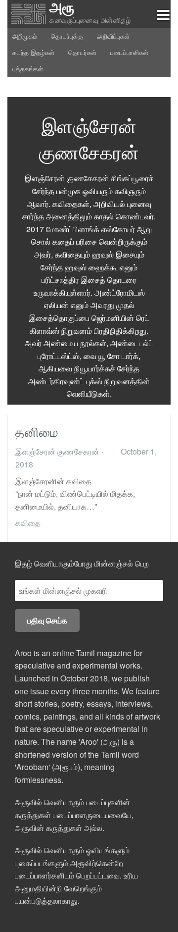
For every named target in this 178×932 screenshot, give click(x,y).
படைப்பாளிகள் (129, 52)
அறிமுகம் (24, 36)
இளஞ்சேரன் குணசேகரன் (57, 451)
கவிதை (28, 522)
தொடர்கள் (82, 52)
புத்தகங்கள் (27, 68)
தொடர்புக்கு (67, 36)
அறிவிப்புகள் (113, 36)
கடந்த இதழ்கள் (33, 52)
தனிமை (36, 431)
